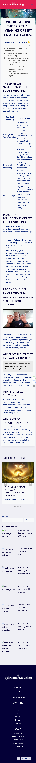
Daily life (18, 717)
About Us (18, 733)
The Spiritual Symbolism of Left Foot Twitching (17, 49)
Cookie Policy (18, 740)
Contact (18, 691)
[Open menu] (32, 4)
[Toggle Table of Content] (29, 45)
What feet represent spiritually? (16, 70)
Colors (18, 713)
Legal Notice (18, 743)
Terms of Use (18, 746)
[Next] (30, 483)
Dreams (18, 720)
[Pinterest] (22, 758)
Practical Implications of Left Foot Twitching (17, 54)
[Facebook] (18, 758)
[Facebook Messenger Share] (34, 382)
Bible (18, 710)
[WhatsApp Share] (34, 378)
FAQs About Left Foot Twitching (17, 58)
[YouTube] (26, 758)
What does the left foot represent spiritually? (17, 66)
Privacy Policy (18, 736)
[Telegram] (29, 758)
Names (18, 723)
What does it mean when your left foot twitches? (19, 62)
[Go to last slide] (5, 483)
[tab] (14, 506)
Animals (18, 707)
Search (5, 517)
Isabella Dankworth (12, 499)
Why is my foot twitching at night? (18, 75)
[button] (34, 386)
